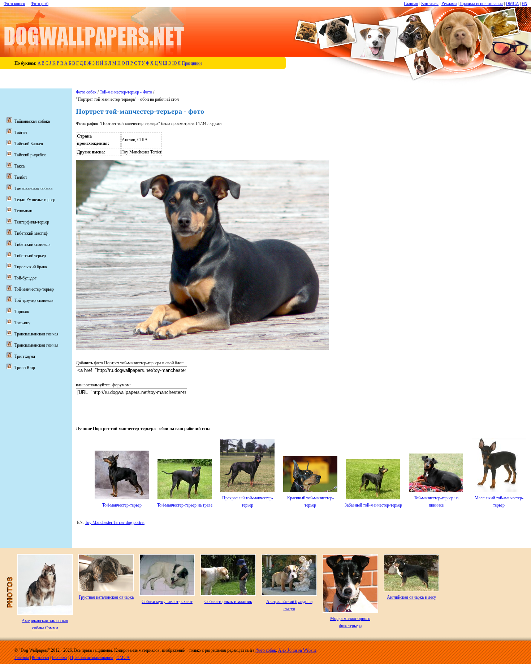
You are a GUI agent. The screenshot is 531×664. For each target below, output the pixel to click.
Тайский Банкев (28, 143)
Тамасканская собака (33, 188)
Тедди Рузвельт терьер (34, 199)
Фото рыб (39, 3)
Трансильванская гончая (36, 334)
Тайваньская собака (32, 121)
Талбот (20, 177)
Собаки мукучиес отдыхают (167, 601)
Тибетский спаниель (32, 244)
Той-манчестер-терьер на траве (184, 505)
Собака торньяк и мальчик (228, 601)
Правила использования (481, 3)
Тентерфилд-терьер (31, 222)
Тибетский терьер (30, 255)
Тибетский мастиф (31, 233)
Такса (19, 166)
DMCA (512, 3)
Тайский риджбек (30, 154)
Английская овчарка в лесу (411, 597)
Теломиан (23, 210)
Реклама (449, 3)
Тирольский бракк (30, 266)
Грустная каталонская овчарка (106, 597)
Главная (411, 3)
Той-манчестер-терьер (122, 505)
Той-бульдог (25, 278)
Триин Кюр (24, 367)
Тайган (20, 132)
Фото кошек (14, 3)
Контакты (430, 3)
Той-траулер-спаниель (33, 300)
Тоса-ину (22, 322)
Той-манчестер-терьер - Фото (126, 92)
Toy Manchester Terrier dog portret (114, 522)
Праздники (192, 63)
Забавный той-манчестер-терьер (373, 505)
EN (524, 3)
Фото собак (86, 92)
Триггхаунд (24, 356)
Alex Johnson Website (297, 650)
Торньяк (21, 311)
